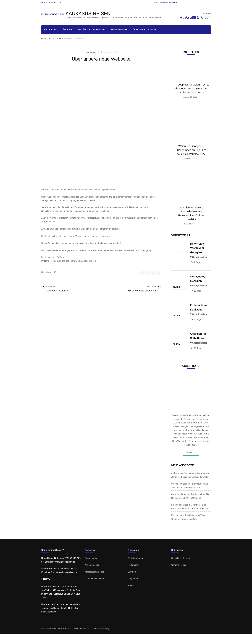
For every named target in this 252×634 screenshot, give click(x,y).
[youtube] (205, 1)
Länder (66, 29)
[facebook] (142, 273)
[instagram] (192, 1)
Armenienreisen (92, 565)
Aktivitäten (81, 29)
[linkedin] (210, 1)
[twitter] (201, 1)
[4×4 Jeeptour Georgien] (179, 276)
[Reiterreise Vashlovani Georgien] (179, 243)
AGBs (76, 628)
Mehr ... (191, 453)
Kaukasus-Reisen (63, 628)
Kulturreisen (133, 565)
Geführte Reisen (179, 565)
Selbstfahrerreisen (136, 558)
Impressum (84, 628)
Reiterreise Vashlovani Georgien (197, 248)
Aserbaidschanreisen (94, 572)
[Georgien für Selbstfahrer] (179, 333)
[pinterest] (158, 273)
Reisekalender (119, 29)
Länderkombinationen (95, 579)
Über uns (138, 29)
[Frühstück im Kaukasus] (179, 305)
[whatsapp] (183, 1)
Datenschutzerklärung (100, 628)
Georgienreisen (200, 257)
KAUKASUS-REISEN (88, 13)
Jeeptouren (133, 579)
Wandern (132, 572)
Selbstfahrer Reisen (180, 558)
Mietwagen (99, 29)
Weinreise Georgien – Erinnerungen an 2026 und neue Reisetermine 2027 (190, 150)
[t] (196, 1)
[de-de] (187, 1)
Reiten (131, 585)
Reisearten (50, 29)
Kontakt (153, 29)
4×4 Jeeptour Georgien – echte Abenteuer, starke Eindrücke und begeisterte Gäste (191, 88)
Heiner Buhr (46, 272)
